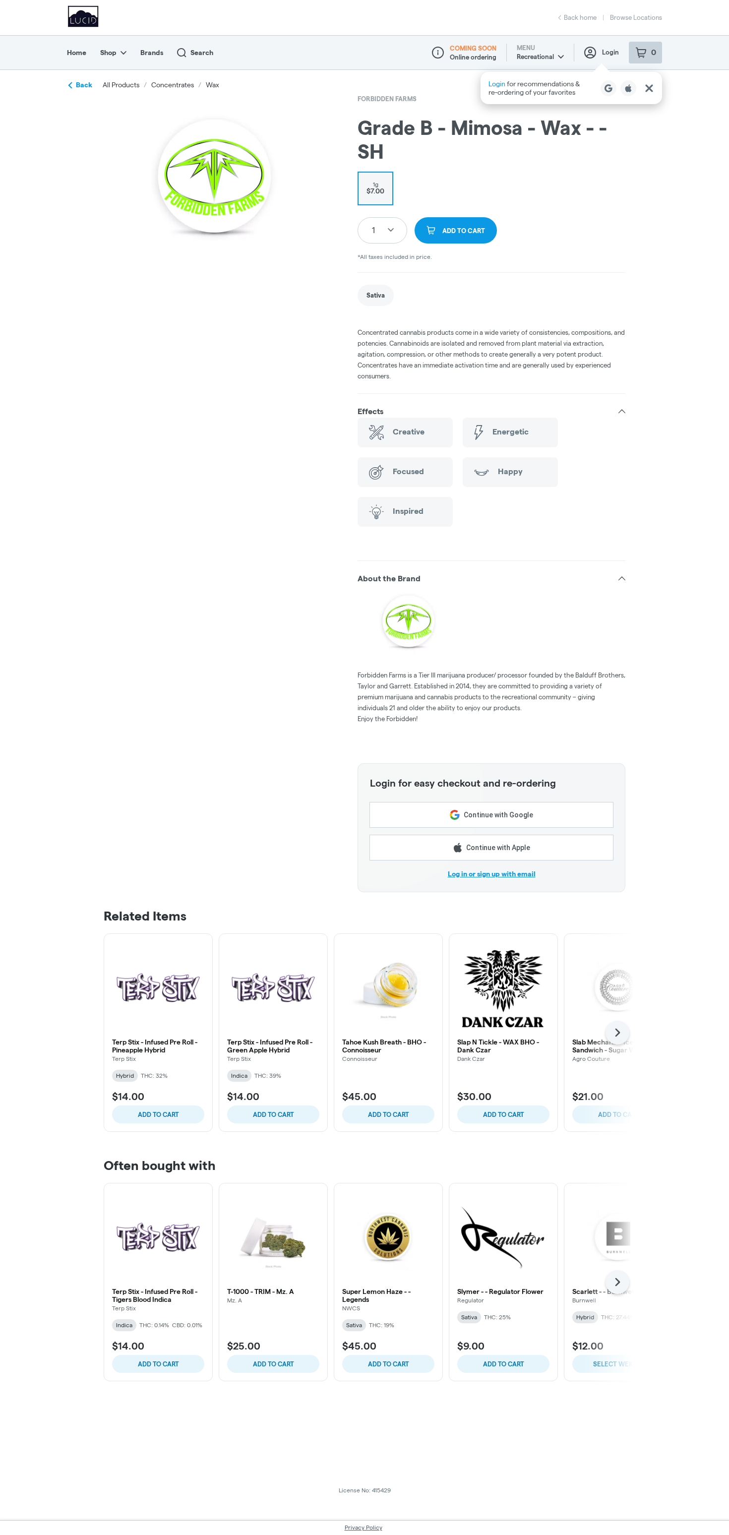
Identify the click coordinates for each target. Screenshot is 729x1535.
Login (610, 52)
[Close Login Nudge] (649, 88)
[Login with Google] (608, 88)
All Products (121, 85)
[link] (376, 295)
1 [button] (373, 230)
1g (375, 188)
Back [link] (84, 85)
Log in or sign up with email (492, 874)
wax (212, 85)
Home (76, 53)
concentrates (172, 85)
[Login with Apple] (628, 88)
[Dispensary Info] (438, 53)
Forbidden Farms (387, 98)
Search (201, 53)
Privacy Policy (363, 1527)
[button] (571, 88)
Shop (108, 53)
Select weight (618, 1363)
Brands (151, 53)
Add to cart (158, 1114)
